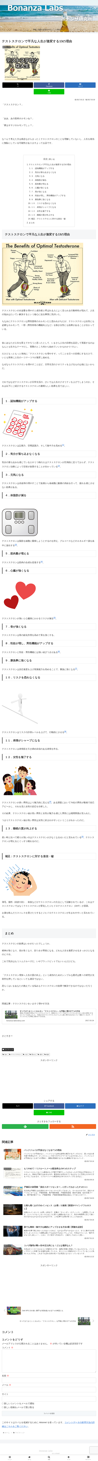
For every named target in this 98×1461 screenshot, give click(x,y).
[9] (82, 837)
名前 (5, 1376)
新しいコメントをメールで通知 (19, 1403)
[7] (76, 669)
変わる (33, 1054)
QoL (5, 1054)
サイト (5, 1394)
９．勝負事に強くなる (40, 199)
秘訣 (47, 1054)
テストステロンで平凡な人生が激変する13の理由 (50, 164)
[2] (59, 466)
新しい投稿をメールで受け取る (19, 1407)
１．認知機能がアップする (42, 168)
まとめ (32, 223)
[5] (54, 618)
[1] (63, 445)
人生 (26, 1054)
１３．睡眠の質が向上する (42, 215)
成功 (41, 1054)
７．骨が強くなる (38, 192)
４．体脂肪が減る (38, 180)
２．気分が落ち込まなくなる (43, 172)
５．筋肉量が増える (39, 184)
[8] (65, 731)
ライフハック (9, 1049)
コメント (7, 1347)
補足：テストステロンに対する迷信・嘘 (48, 219)
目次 (45, 159)
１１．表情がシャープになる (43, 207)
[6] (59, 651)
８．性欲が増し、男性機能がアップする (48, 195)
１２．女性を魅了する (40, 211)
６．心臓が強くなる (39, 188)
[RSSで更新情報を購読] (72, 1126)
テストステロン (16, 1054)
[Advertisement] (49, 1079)
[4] (42, 562)
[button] (91, 761)
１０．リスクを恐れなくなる (43, 203)
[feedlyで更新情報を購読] (25, 1126)
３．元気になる (38, 176)
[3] (16, 545)
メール (6, 1385)
